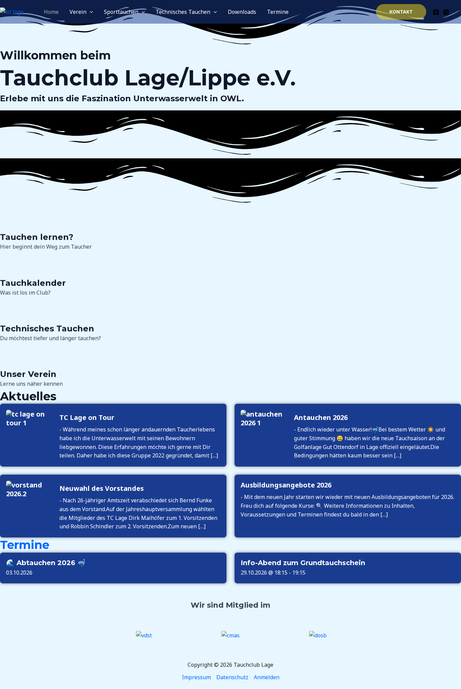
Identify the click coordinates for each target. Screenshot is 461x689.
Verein (78, 12)
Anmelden (266, 677)
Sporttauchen (121, 12)
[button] (401, 12)
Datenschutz (232, 677)
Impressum (196, 677)
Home (51, 12)
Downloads (242, 12)
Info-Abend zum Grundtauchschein (303, 563)
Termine (278, 12)
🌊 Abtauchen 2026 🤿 (46, 563)
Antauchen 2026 (321, 417)
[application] (89, 12)
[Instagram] (446, 12)
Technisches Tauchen (183, 12)
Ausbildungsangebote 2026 (286, 485)
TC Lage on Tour (86, 417)
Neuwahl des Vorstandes (101, 488)
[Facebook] (436, 12)
